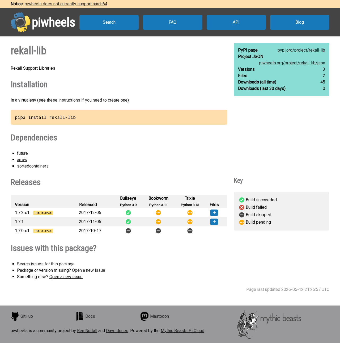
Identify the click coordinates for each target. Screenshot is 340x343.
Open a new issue (88, 270)
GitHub (26, 316)
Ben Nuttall (87, 330)
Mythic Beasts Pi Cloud (182, 330)
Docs (90, 316)
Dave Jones (117, 330)
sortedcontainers (33, 166)
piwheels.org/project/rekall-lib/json (292, 62)
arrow (22, 159)
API (236, 22)
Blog (299, 22)
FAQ (172, 22)
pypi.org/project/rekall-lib (301, 50)
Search (109, 22)
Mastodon (159, 316)
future (22, 153)
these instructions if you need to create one (87, 100)
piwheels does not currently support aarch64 (66, 3)
